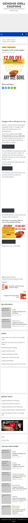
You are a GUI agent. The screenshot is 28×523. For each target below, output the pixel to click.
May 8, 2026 (16, 468)
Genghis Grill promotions (7, 279)
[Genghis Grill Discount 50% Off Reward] (6, 477)
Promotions (14, 496)
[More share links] (15, 88)
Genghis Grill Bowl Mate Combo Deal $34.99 (19, 323)
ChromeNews (20, 519)
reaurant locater (8, 146)
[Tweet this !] (6, 88)
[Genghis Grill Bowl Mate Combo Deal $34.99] (6, 323)
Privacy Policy (5, 440)
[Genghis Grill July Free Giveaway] (6, 312)
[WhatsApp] (12, 88)
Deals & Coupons (11, 47)
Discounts (14, 463)
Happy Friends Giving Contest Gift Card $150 (13, 364)
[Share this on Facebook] (3, 88)
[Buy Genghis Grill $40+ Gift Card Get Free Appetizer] (6, 510)
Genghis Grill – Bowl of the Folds (10, 357)
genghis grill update (18, 279)
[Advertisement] (14, 23)
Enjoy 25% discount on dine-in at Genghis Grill (19, 499)
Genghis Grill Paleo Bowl (8, 351)
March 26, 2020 (11, 52)
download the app (9, 242)
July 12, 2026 (16, 315)
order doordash (8, 210)
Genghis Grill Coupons (14, 5)
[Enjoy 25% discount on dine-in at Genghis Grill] (6, 499)
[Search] (26, 34)
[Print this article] (9, 88)
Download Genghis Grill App (9, 347)
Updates (4, 47)
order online (7, 168)
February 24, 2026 (17, 326)
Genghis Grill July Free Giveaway (19, 312)
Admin (4, 52)
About (3, 437)
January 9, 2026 (17, 514)
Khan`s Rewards (20, 474)
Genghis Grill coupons (10, 277)
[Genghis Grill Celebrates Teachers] (6, 465)
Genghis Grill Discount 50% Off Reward (12, 407)
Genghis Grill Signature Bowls (9, 354)
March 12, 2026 (17, 479)
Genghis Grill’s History (7, 360)
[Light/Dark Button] (23, 34)
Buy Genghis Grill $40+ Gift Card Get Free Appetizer (19, 511)
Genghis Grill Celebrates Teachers (10, 403)
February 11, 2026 (17, 501)
